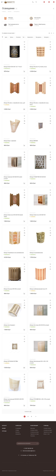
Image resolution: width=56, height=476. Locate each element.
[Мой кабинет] (39, 2)
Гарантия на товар (34, 434)
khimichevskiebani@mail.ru (29, 450)
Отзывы (17, 430)
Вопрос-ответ (47, 434)
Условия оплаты (34, 430)
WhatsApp (28, 462)
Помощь (46, 425)
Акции (4, 428)
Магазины (32, 428)
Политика (32, 435)
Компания (18, 425)
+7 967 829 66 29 (28, 448)
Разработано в (48, 470)
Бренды (4, 431)
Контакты (18, 432)
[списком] (51, 33)
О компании (18, 428)
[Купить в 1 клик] (24, 47)
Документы (18, 434)
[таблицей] (53, 33)
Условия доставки (34, 432)
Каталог (4, 425)
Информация (34, 425)
